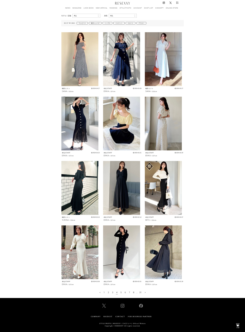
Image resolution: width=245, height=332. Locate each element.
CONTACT (120, 316)
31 (140, 292)
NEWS (67, 8)
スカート (130, 23)
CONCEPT (159, 8)
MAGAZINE (77, 8)
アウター (141, 23)
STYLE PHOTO (125, 8)
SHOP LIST (148, 8)
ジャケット (118, 23)
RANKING (113, 8)
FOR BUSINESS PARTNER (140, 316)
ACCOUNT (137, 8)
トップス (107, 23)
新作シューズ (95, 23)
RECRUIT (107, 316)
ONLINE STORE (172, 8)
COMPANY (96, 316)
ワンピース (82, 23)
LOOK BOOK (89, 8)
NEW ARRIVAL (102, 8)
